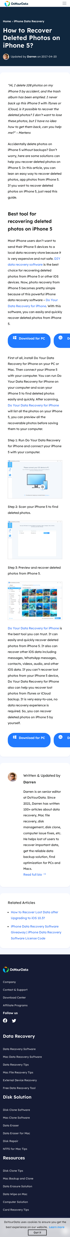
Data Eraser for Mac (16, 1133)
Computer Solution (15, 1202)
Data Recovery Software (19, 1049)
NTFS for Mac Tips (15, 1149)
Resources (14, 1158)
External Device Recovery (20, 1080)
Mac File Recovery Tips (18, 1072)
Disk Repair (10, 1141)
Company (9, 982)
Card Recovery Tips (16, 1209)
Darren (32, 56)
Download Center (14, 997)
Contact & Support (15, 989)
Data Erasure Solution (17, 1186)
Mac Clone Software (16, 1117)
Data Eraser (11, 1125)
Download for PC (32, 338)
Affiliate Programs (15, 1005)
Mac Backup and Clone (18, 1178)
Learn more (56, 1227)
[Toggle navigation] (64, 3)
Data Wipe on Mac (15, 1194)
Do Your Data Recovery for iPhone (33, 405)
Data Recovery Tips (16, 1064)
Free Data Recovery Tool (19, 1088)
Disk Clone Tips (13, 1170)
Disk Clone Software (16, 1110)
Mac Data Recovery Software (22, 1057)
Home (7, 21)
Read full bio (33, 874)
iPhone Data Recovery (29, 21)
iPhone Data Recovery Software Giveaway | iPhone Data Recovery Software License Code (36, 932)
